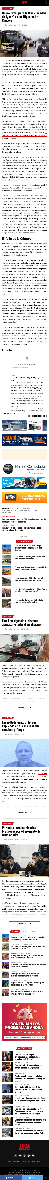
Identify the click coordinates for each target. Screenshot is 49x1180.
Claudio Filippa (26, 508)
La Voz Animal (36, 1162)
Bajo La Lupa (26, 1162)
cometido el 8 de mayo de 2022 (14, 895)
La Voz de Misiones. (30, 94)
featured (23, 510)
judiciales (33, 510)
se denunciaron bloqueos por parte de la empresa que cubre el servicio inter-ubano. (24, 135)
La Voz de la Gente (13, 1162)
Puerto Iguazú (8, 512)
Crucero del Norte (10, 510)
